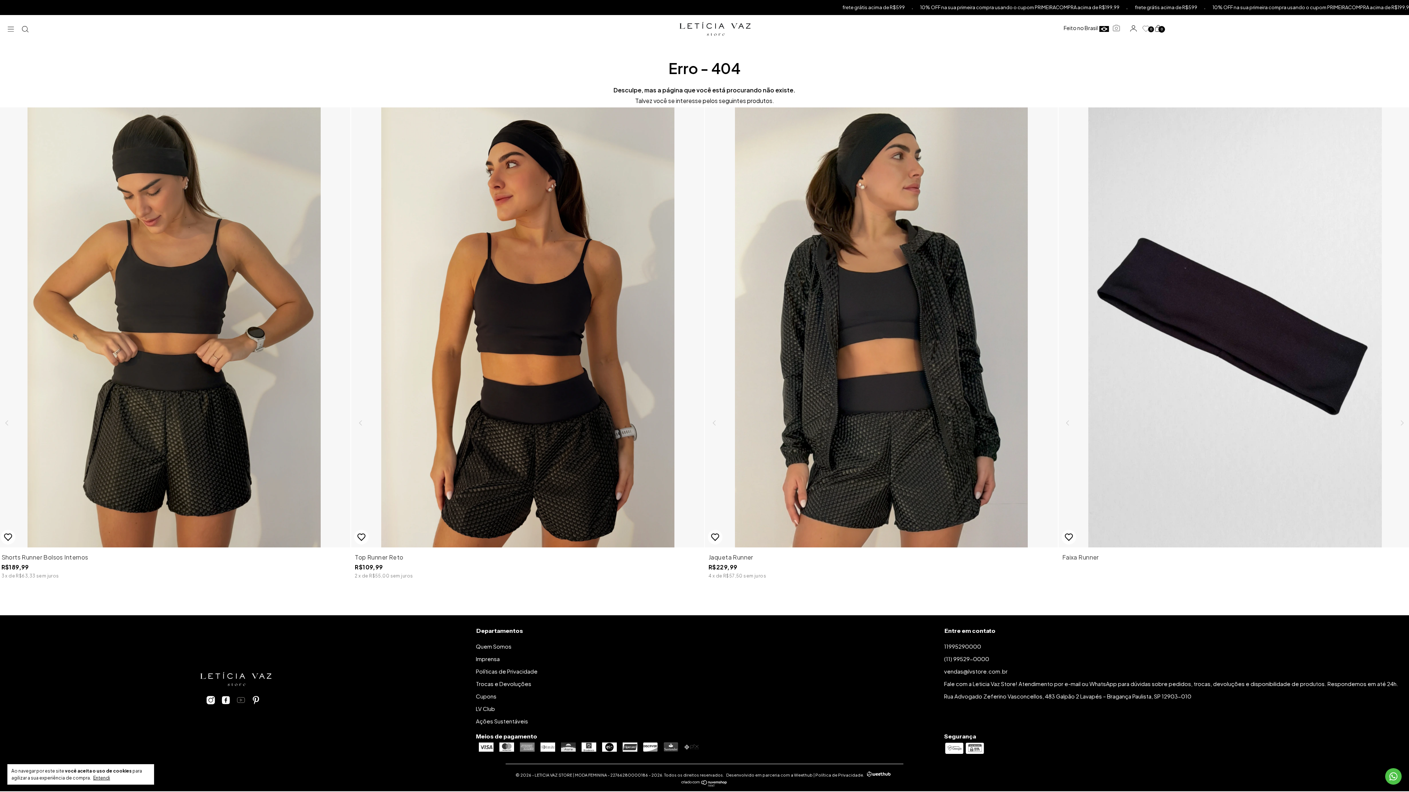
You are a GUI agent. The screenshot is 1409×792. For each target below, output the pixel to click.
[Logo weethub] (879, 775)
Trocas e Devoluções (503, 683)
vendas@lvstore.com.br (976, 671)
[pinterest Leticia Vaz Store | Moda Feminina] (256, 700)
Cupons (486, 696)
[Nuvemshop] (704, 784)
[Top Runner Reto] (527, 421)
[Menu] (12, 28)
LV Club (485, 708)
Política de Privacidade (839, 775)
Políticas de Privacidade (507, 671)
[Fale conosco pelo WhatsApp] (1393, 776)
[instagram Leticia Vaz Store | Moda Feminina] (211, 700)
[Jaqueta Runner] (881, 421)
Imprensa (488, 658)
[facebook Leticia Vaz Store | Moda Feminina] (226, 700)
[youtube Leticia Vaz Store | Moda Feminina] (241, 700)
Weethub (803, 775)
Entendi (101, 778)
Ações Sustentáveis (502, 721)
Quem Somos (493, 646)
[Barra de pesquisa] (25, 28)
